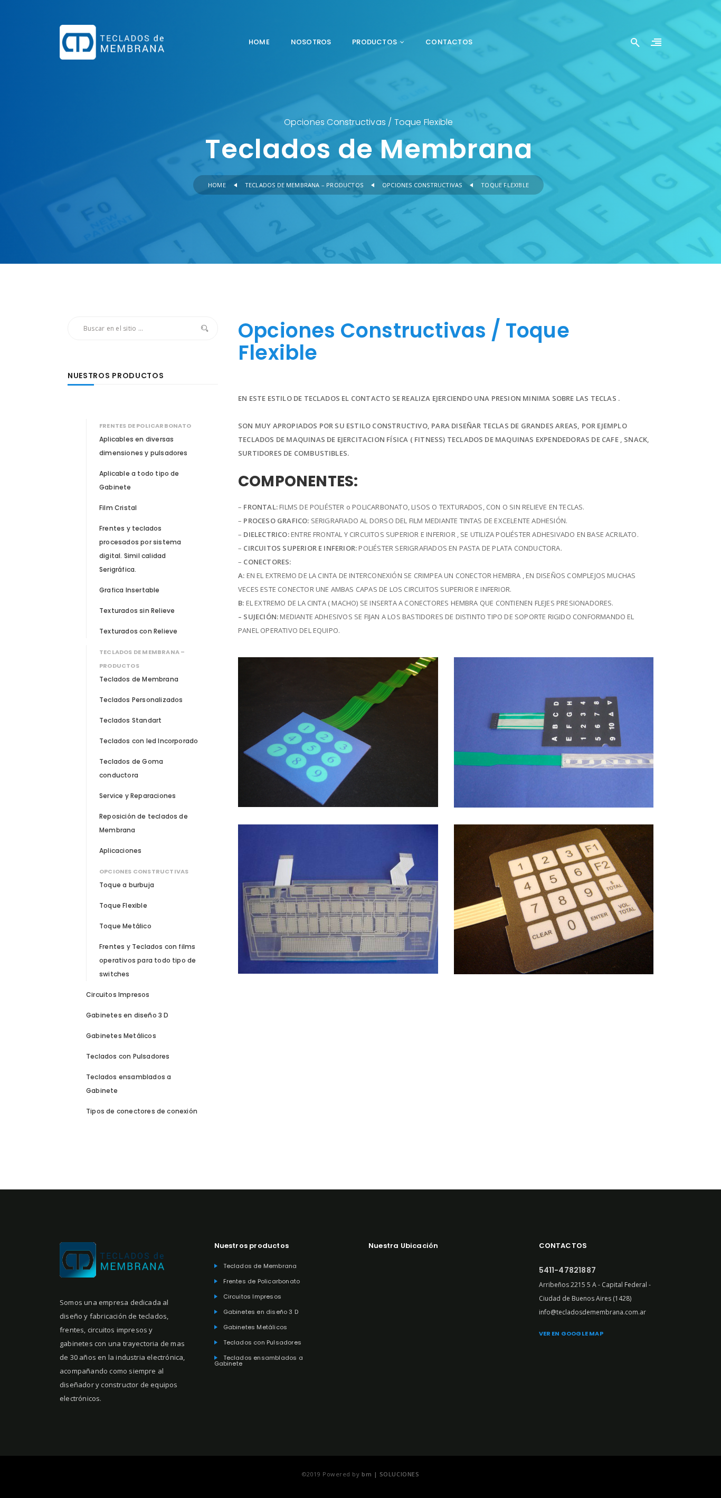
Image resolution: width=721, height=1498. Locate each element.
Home (259, 42)
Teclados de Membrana (138, 679)
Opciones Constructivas (422, 185)
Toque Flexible (123, 905)
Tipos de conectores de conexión (141, 1111)
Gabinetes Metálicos (121, 1035)
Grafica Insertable (129, 589)
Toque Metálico (125, 925)
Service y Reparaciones (137, 795)
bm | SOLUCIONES (390, 1474)
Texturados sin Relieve (137, 610)
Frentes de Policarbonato (145, 425)
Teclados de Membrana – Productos (304, 185)
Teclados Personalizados (141, 699)
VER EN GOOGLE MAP (571, 1333)
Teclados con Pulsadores (128, 1056)
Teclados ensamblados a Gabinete (258, 1361)
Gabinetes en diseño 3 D (127, 1015)
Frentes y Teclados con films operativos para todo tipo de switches (147, 960)
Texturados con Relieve (138, 631)
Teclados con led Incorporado (148, 740)
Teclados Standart (130, 720)
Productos (374, 42)
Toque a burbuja (126, 884)
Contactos (448, 42)
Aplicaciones (120, 850)
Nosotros (311, 42)
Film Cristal (118, 507)
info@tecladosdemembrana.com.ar (592, 1312)
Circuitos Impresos (118, 994)
